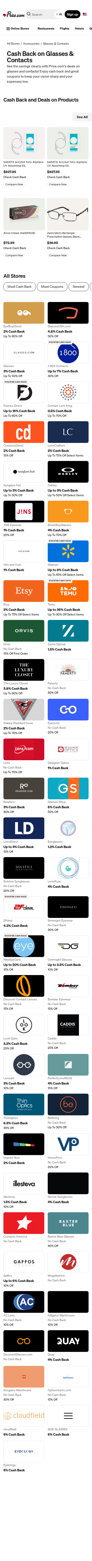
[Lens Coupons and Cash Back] (23, 756)
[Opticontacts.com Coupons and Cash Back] (68, 1384)
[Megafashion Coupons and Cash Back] (68, 1269)
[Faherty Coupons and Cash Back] (68, 677)
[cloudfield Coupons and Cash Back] (23, 1421)
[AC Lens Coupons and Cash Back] (23, 1309)
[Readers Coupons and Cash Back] (23, 796)
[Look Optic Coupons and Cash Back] (23, 1032)
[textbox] (85, 14)
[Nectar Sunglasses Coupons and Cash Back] (68, 1191)
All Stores (13, 43)
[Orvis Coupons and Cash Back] (23, 638)
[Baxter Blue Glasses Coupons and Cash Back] (68, 1230)
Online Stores (20, 28)
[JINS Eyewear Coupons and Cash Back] (23, 519)
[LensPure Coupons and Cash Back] (68, 875)
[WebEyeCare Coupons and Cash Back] (23, 953)
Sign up (72, 14)
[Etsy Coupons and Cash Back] (23, 598)
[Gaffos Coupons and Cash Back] (23, 1269)
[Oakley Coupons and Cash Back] (68, 479)
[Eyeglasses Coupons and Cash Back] (68, 835)
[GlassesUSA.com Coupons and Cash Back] (68, 320)
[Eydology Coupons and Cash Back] (23, 1457)
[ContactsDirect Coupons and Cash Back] (23, 439)
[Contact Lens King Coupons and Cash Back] (68, 399)
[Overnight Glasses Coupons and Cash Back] (68, 953)
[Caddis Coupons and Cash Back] (68, 1032)
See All (82, 117)
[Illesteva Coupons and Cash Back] (23, 1191)
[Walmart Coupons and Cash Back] (68, 558)
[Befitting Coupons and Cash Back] (68, 1112)
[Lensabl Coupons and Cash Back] (23, 1072)
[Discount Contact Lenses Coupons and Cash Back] (23, 993)
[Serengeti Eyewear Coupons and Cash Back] (68, 914)
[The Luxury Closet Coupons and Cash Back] (23, 677)
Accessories (31, 43)
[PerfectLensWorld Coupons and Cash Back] (68, 1072)
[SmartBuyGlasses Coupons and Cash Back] (68, 519)
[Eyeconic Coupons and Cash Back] (68, 717)
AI (60, 14)
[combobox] (45, 14)
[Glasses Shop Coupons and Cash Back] (68, 796)
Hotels (79, 28)
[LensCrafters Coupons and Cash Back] (68, 439)
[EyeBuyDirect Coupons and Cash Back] (23, 320)
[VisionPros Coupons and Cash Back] (68, 1151)
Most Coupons (52, 286)
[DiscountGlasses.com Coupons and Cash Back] (23, 1346)
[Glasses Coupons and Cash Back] (23, 360)
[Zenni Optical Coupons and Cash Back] (68, 638)
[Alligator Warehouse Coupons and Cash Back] (68, 1309)
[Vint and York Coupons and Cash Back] (23, 558)
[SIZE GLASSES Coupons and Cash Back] (68, 1421)
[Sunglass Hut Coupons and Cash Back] (23, 479)
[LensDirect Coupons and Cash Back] (23, 835)
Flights (64, 28)
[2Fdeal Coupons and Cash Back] (23, 914)
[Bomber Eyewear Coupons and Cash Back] (68, 993)
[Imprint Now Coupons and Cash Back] (23, 1151)
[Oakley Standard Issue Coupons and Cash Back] (23, 717)
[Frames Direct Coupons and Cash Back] (23, 399)
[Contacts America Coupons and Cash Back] (23, 1230)
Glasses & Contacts (56, 43)
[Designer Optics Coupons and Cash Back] (68, 756)
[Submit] (28, 15)
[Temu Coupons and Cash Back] (68, 598)
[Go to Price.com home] (14, 14)
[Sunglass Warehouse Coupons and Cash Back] (23, 1384)
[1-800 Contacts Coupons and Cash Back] (68, 360)
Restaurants (46, 28)
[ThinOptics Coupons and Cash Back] (23, 1112)
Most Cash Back (19, 286)
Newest (79, 286)
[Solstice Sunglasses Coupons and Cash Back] (23, 875)
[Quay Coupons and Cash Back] (68, 1346)
